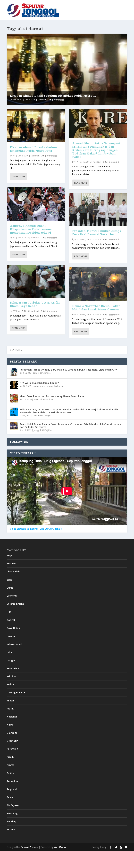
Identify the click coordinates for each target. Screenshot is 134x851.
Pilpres (10, 764)
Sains (10, 797)
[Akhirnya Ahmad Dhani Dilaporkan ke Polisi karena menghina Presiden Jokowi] (36, 204)
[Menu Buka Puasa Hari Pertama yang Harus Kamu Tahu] (14, 398)
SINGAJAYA (47, 430)
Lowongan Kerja (16, 692)
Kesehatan (13, 668)
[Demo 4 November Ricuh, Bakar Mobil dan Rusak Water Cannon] (98, 284)
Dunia (10, 587)
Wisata (11, 829)
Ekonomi (12, 595)
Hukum (11, 636)
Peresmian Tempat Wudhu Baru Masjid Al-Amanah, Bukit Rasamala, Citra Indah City (68, 369)
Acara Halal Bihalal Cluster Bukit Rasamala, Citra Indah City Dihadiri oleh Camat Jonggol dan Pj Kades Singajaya (71, 425)
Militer (10, 700)
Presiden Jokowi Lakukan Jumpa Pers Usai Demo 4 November (96, 232)
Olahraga (58, 386)
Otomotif (12, 740)
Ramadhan (48, 399)
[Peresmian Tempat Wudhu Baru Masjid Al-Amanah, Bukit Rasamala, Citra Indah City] (14, 372)
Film (9, 611)
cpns (9, 579)
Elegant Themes (29, 847)
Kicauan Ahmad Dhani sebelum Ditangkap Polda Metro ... (53, 95)
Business (12, 563)
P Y (21, 99)
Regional (12, 789)
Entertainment (15, 603)
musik (10, 708)
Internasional (39, 386)
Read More (18, 176)
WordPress (60, 847)
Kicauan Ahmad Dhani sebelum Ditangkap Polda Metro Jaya (33, 149)
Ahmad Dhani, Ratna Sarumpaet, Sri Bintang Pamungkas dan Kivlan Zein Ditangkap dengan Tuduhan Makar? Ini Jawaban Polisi (96, 150)
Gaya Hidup (13, 628)
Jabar (10, 652)
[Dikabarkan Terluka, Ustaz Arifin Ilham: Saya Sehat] (36, 281)
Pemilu (10, 756)
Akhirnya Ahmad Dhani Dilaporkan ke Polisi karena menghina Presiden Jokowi (31, 229)
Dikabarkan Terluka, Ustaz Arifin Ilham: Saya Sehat (35, 304)
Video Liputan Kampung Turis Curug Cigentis (36, 528)
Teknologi (12, 813)
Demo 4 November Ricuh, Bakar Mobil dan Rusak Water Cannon (96, 307)
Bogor (10, 555)
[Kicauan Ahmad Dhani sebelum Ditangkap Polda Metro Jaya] (36, 125)
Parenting (12, 748)
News (10, 724)
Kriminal (11, 676)
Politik (10, 773)
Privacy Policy (99, 847)
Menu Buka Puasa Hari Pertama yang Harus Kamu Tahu (52, 396)
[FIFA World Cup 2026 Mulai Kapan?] (14, 385)
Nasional (42, 99)
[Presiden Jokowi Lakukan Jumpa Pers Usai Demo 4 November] (98, 209)
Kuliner (11, 684)
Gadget (11, 620)
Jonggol (47, 373)
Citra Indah (38, 373)
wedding (11, 821)
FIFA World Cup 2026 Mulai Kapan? (39, 382)
